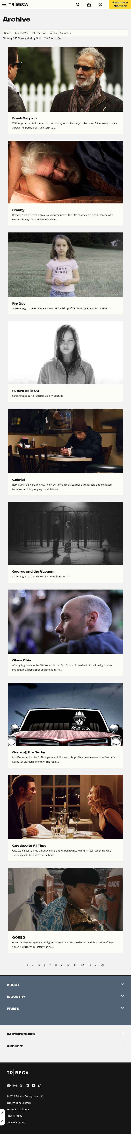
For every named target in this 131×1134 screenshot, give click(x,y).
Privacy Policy (14, 1115)
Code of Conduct (16, 1122)
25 (102, 964)
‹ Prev (5, 965)
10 (68, 964)
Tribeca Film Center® (19, 1102)
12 (82, 964)
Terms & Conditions (18, 1109)
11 (75, 964)
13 (89, 964)
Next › (125, 965)
